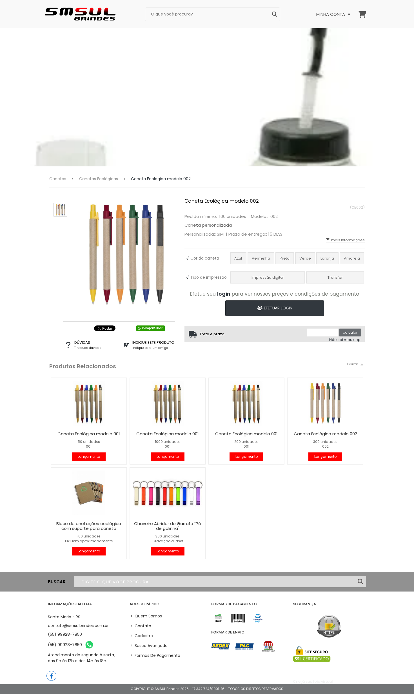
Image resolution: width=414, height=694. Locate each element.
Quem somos (146, 616)
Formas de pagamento (155, 655)
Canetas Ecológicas (98, 179)
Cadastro (141, 636)
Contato (140, 626)
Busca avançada (149, 645)
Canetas (57, 179)
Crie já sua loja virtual (313, 681)
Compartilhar (152, 328)
